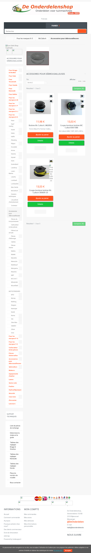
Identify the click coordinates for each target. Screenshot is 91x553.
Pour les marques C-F (13, 105)
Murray (13, 298)
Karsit (13, 129)
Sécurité (12, 393)
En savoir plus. (58, 550)
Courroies (12, 397)
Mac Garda (14, 187)
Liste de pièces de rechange (15, 427)
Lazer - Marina (12, 172)
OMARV (13, 326)
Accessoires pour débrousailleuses (14, 213)
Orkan (13, 329)
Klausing (14, 140)
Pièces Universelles (13, 354)
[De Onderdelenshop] (45, 9)
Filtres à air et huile (13, 232)
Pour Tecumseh (12, 81)
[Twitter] (71, 539)
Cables (13, 242)
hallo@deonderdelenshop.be (77, 527)
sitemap (7, 536)
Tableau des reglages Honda (14, 466)
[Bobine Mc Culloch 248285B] (40, 106)
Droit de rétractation (11, 533)
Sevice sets (13, 383)
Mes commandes (30, 514)
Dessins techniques (12, 195)
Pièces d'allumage (12, 237)
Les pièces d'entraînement (13, 201)
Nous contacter (15, 483)
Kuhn (12, 161)
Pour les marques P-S (13, 337)
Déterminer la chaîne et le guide (15, 435)
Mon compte (31, 509)
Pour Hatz (12, 76)
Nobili (13, 312)
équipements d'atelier (13, 375)
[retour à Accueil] (9, 38)
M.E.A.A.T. (14, 279)
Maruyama (14, 268)
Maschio (14, 272)
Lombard (14, 180)
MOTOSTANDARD (14, 291)
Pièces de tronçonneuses (13, 220)
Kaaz (12, 120)
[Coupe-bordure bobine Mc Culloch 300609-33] (40, 171)
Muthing (13, 301)
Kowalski (14, 147)
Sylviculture (13, 367)
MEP (12, 275)
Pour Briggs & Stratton (13, 71)
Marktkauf (14, 265)
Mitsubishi (14, 282)
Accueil (6, 514)
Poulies (11, 386)
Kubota (13, 154)
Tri (27, 79)
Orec (12, 333)
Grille (79, 81)
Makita (13, 251)
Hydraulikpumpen (15, 390)
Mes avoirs (28, 517)
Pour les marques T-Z (13, 343)
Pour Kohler (13, 94)
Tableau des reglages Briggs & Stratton (14, 446)
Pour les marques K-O (13, 116)
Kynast (13, 157)
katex (13, 133)
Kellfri (13, 136)
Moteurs (12, 370)
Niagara (13, 305)
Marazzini (14, 261)
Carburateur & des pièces (14, 226)
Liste (84, 81)
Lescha (13, 177)
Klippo (13, 143)
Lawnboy (14, 168)
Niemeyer (14, 308)
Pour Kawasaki (12, 90)
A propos (7, 521)
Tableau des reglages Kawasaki (14, 456)
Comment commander (12, 517)
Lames (11, 379)
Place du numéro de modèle (14, 475)
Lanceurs (12, 404)
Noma (13, 315)
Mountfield (14, 285)
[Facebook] (68, 539)
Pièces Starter (12, 246)
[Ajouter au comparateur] (40, 148)
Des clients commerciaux (12, 529)
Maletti (13, 254)
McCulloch (14, 191)
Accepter (68, 550)
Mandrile (14, 258)
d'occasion (12, 400)
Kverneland (14, 164)
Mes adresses (29, 521)
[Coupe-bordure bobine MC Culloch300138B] (71, 106)
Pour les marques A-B (13, 99)
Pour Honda (13, 85)
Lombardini (14, 184)
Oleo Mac (14, 322)
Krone (13, 150)
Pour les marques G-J (13, 110)
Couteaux (14, 205)
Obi (12, 319)
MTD (12, 295)
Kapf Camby (11, 125)
